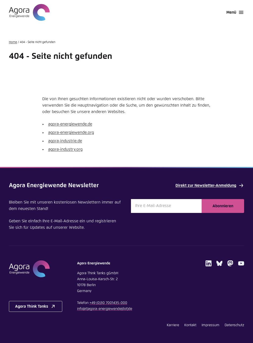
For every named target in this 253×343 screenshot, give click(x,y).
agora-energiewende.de (70, 124)
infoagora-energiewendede (104, 309)
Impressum (210, 325)
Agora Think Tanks (31, 306)
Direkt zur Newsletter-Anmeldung (205, 185)
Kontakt (190, 325)
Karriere (173, 325)
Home (13, 42)
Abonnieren (222, 206)
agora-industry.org (65, 149)
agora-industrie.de (65, 141)
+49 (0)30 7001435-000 (108, 303)
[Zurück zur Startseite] (29, 12)
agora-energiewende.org (71, 133)
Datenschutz (234, 325)
